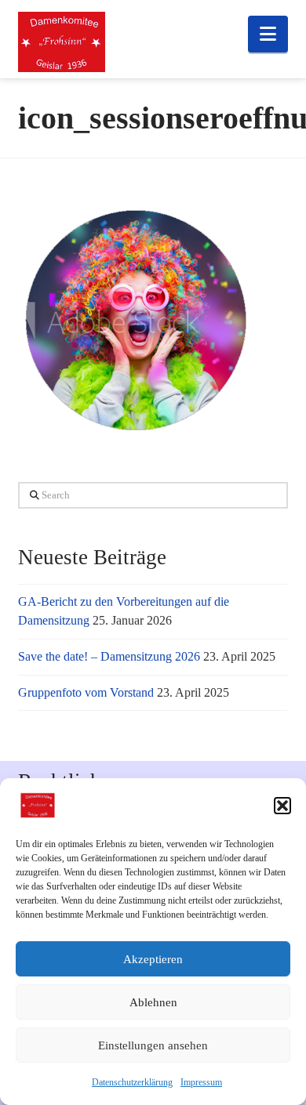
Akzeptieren (153, 959)
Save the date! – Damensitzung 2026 (109, 656)
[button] (282, 805)
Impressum (201, 1082)
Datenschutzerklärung (132, 1082)
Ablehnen (153, 1002)
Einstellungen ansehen (153, 1045)
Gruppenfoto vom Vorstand (86, 692)
